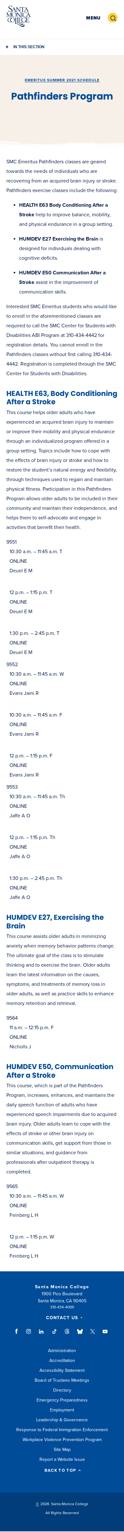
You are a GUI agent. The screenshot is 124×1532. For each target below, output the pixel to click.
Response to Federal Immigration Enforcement (62, 1429)
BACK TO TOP (60, 1470)
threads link (67, 1334)
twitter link (92, 1334)
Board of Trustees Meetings (62, 1380)
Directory (62, 1390)
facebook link (18, 1334)
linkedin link (41, 1334)
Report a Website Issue (62, 1459)
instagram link (29, 1334)
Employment (62, 1410)
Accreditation (62, 1360)
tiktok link (54, 1334)
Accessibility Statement (62, 1370)
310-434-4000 (62, 1307)
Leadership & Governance (62, 1420)
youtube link (105, 1334)
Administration (62, 1350)
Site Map (62, 1449)
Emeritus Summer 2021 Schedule (62, 80)
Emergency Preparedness (62, 1400)
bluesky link (80, 1334)
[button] (93, 18)
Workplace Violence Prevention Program (62, 1439)
